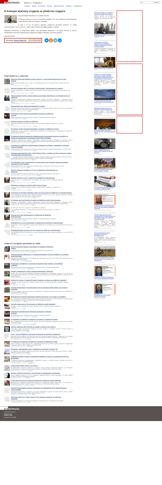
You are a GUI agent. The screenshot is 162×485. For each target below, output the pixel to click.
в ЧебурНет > (78, 6)
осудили (35, 19)
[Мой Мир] (60, 40)
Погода (49, 6)
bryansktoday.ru (11, 23)
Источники (41, 6)
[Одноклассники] (51, 40)
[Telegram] (55, 40)
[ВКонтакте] (47, 40)
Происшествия (59, 6)
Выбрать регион (8, 415)
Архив (34, 6)
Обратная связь (8, 414)
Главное (27, 6)
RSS (15, 417)
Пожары (68, 6)
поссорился (21, 27)
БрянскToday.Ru (20, 40)
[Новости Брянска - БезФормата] (10, 2)
